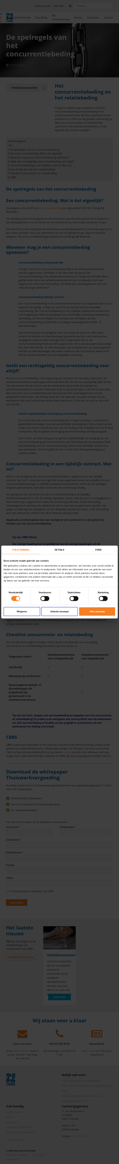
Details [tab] (59, 549)
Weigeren (22, 611)
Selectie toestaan (59, 611)
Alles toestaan (97, 611)
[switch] (44, 598)
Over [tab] (98, 549)
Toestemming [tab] (20, 549)
